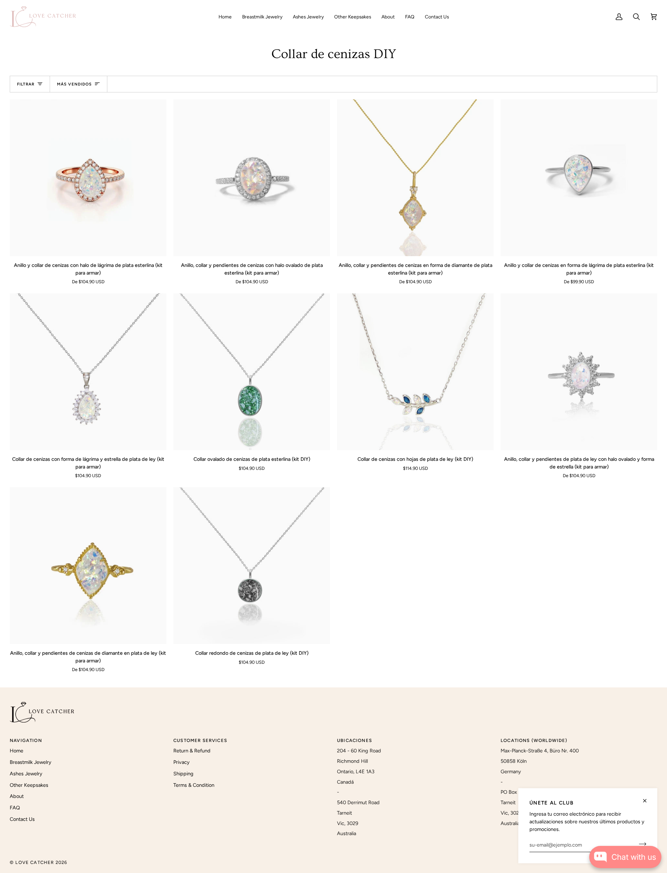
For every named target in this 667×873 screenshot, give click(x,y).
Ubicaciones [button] (354, 740)
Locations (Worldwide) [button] (534, 740)
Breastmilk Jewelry (30, 762)
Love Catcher (34, 862)
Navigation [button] (26, 740)
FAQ (15, 808)
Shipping (183, 773)
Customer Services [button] (200, 740)
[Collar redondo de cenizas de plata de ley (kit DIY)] (251, 565)
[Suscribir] (640, 843)
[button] (262, 16)
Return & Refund (192, 751)
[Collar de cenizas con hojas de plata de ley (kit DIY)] (415, 371)
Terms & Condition (193, 785)
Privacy (181, 762)
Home (16, 751)
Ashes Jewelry (26, 773)
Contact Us (22, 819)
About (17, 796)
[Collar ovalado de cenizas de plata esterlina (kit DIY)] (251, 371)
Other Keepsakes (29, 785)
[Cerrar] (647, 800)
